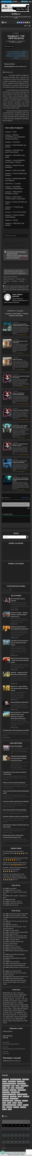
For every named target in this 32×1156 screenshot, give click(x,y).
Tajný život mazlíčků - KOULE (17, 915)
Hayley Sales (21, 286)
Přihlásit (5, 1031)
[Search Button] (29, 22)
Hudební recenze (19, 1088)
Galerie (17, 1086)
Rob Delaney (20, 288)
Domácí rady (25, 1079)
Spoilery (20, 1103)
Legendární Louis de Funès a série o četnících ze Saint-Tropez (19, 642)
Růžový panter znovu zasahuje (12, 997)
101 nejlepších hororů (15, 1079)
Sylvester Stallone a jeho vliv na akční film (16, 816)
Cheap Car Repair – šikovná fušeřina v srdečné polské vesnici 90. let (19, 614)
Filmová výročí (20, 1081)
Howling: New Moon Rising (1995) (18, 913)
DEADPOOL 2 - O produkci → (16, 311)
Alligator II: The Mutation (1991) (18, 936)
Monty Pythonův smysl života (20, 702)
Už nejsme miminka (15, 947)
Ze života (4, 1109)
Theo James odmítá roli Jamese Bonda (14, 810)
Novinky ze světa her (22, 1094)
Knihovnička (5, 1090)
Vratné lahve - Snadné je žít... (11, 1006)
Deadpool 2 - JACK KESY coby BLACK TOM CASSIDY (14, 151)
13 (16, 1135)
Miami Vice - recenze (15, 890)
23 (28, 1138)
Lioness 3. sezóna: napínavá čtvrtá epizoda (16, 801)
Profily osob (5, 1096)
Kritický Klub (13, 1090)
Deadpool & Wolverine (17, 359)
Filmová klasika (11, 1081)
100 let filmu (5, 1079)
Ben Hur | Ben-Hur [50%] (16, 949)
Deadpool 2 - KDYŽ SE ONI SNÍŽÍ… (15, 170)
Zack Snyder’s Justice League (18, 1001)
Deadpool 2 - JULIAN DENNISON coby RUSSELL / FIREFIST (15, 161)
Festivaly (4, 1081)
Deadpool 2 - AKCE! (11, 132)
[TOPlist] (5, 1116)
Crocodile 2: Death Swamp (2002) (18, 932)
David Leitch (13, 286)
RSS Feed (5, 1037)
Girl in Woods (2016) (15, 971)
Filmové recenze (21, 369)
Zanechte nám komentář (16, 42)
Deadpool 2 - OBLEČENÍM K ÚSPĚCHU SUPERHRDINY (14, 188)
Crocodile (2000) (14, 930)
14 (19, 1135)
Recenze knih (5, 1098)
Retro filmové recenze (22, 334)
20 (16, 1138)
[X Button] (17, 22)
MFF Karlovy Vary (15, 1092)
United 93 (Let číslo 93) (16, 903)
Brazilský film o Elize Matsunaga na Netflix (16, 730)
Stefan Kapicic (22, 289)
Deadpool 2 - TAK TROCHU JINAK (16, 37)
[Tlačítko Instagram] (23, 22)
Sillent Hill (12, 899)
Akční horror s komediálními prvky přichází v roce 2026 (20, 444)
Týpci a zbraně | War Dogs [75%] (18, 937)
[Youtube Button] (25, 22)
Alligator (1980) (13, 934)
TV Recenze (25, 1105)
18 (8, 1138)
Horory (4, 1088)
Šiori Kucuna (13, 289)
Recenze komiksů (14, 1098)
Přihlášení (27, 497)
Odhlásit (10, 1031)
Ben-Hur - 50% (13, 945)
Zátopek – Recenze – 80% (17, 999)
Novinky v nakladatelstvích (9, 1094)
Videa (3, 1107)
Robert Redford (13, 924)
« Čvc (3, 1148)
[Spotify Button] (27, 22)
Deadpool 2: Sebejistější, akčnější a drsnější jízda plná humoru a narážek (20, 325)
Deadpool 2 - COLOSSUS (12, 142)
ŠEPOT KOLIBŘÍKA (16, 746)
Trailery (20, 1105)
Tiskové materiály (12, 41)
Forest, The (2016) (14, 961)
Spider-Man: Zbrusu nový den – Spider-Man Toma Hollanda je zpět (20, 660)
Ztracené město (14, 905)
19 (12, 1138)
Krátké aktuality (22, 1090)
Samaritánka (13, 888)
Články (9, 1109)
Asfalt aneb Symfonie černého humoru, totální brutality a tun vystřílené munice (14, 982)
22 (23, 1138)
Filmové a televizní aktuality (24, 386)
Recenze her (26, 1096)
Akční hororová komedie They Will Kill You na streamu (20, 377)
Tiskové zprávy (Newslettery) (9, 1105)
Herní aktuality (24, 1086)
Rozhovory (25, 1101)
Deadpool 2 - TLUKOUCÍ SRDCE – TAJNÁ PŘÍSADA (15, 216)
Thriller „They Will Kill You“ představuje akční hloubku (18, 394)
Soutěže (9, 1103)
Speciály (16, 33)
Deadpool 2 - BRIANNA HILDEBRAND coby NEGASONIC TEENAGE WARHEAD (15, 137)
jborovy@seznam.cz (15, 1060)
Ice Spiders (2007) (14, 939)
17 (4, 1138)
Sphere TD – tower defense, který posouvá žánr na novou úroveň (19, 688)
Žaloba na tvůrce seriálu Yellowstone (14, 782)
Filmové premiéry (21, 1083)
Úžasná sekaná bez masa (16, 978)
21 (19, 1138)
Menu (5, 22)
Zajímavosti (9, 1107)
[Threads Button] (21, 22)
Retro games (18, 1101)
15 (23, 1135)
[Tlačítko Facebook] (19, 22)
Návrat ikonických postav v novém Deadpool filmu (19, 342)
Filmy (13, 1086)
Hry (9, 1088)
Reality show (13, 1096)
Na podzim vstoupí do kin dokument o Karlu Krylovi (15, 1020)
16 (27, 1135)
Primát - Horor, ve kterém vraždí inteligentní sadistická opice (19, 461)
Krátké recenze (5, 1092)
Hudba (12, 1088)
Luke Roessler (13, 288)
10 (4, 1135)
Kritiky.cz (16, 14)
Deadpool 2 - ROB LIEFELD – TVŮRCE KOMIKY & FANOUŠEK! (15, 198)
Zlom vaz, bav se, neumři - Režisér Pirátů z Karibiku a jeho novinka (19, 426)
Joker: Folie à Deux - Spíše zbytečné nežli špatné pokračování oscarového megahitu (20, 479)
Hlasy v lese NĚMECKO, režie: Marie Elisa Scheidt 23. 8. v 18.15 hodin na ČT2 (15, 1015)
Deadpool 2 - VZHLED (11, 220)
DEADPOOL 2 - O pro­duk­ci (13, 183)
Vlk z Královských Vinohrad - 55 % (18, 976)
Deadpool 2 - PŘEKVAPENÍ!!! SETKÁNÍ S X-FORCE (13, 193)
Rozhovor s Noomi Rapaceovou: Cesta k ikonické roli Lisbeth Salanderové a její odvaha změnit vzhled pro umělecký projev (15, 875)
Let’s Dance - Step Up (15, 901)
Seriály (4, 1103)
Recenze (20, 1096)
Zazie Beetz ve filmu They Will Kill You (20, 410)
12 (12, 1135)
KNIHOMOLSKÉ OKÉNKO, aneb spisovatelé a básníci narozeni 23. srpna (19, 758)
